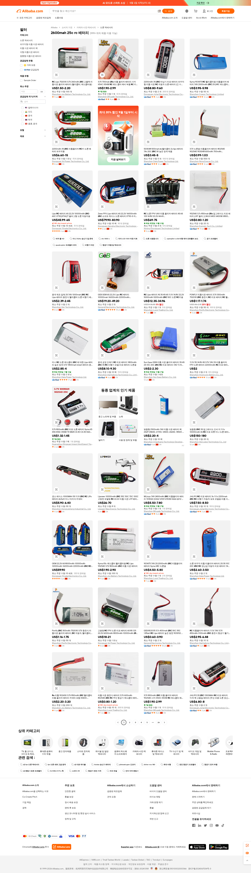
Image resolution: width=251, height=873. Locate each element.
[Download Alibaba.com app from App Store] (197, 847)
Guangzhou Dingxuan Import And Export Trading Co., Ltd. (72, 444)
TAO (148, 860)
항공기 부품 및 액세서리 (112, 245)
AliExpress (84, 860)
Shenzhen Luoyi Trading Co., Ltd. (158, 310)
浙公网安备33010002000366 (173, 868)
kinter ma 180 (149, 765)
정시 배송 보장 (71, 802)
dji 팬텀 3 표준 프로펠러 (32, 771)
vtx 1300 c (105, 239)
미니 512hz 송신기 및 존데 (83, 239)
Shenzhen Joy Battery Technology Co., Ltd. (71, 94)
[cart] (196, 11)
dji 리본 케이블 (80, 765)
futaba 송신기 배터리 (102, 765)
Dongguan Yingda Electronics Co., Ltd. (69, 228)
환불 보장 (69, 797)
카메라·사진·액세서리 (86, 27)
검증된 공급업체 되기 (201, 808)
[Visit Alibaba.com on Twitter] (205, 825)
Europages (168, 860)
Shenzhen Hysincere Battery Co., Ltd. (206, 375)
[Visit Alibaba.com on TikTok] (223, 825)
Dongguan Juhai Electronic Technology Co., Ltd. (164, 94)
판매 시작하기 (198, 797)
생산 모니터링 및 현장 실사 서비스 (80, 813)
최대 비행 (167, 765)
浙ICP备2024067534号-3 (199, 868)
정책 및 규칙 (70, 819)
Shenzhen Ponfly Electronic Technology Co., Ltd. (210, 310)
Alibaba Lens (38, 847)
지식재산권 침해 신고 (159, 813)
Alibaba (54, 27)
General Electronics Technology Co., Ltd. (116, 307)
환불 (152, 808)
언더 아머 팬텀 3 (132, 771)
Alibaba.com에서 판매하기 (204, 791)
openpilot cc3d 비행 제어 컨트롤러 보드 (182, 239)
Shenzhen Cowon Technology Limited (207, 94)
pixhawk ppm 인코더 (127, 765)
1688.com (95, 860)
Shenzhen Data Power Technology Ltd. (161, 161)
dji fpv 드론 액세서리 (31, 765)
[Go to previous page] (118, 722)
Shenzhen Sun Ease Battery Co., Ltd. (160, 377)
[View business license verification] (151, 868)
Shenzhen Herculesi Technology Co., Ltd (208, 442)
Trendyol (156, 860)
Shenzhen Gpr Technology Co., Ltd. (68, 307)
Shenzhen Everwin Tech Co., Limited (206, 226)
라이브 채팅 (155, 797)
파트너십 (196, 813)
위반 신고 (154, 819)
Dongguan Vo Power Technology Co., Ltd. (70, 161)
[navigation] (32, 375)
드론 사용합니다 (152, 239)
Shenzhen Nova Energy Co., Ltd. (204, 161)
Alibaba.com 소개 (30, 785)
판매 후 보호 (70, 808)
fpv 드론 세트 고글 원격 (57, 765)
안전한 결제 (70, 791)
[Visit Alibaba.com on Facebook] (194, 825)
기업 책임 (26, 802)
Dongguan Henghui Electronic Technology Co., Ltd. (118, 226)
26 (159, 722)
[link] (247, 845)
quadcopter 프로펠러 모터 (66, 245)
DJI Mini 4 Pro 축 (57, 771)
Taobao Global (137, 860)
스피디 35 (76, 771)
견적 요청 (111, 797)
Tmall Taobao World (111, 860)
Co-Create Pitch (29, 797)
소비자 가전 (67, 27)
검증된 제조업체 (114, 791)
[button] (159, 11)
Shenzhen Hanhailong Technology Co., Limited (118, 375)
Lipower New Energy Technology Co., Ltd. (116, 509)
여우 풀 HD (60, 239)
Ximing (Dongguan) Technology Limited (161, 228)
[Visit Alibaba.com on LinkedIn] (199, 825)
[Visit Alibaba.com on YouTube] (217, 825)
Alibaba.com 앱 (152, 847)
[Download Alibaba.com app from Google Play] (219, 847)
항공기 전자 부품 (210, 765)
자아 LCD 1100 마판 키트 (127, 239)
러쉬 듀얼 (113, 771)
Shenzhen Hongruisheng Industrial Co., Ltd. (71, 509)
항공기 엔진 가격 (94, 771)
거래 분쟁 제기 (156, 802)
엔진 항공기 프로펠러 (187, 765)
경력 (24, 808)
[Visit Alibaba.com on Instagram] (211, 825)
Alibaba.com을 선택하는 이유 (35, 791)
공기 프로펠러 (212, 239)
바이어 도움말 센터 (158, 791)
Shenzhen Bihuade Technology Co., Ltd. (115, 96)
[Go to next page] (164, 722)
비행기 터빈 (89, 245)
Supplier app (127, 847)
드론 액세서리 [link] (106, 27)
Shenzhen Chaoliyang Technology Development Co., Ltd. (164, 442)
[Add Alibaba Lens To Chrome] (61, 847)
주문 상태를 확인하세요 (202, 802)
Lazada (125, 860)
